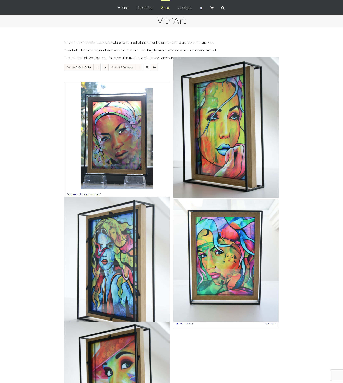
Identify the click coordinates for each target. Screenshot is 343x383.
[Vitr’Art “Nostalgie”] (226, 260)
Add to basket (187, 324)
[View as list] (154, 67)
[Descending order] (105, 67)
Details (272, 324)
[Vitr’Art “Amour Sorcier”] (117, 135)
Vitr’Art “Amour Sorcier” (84, 194)
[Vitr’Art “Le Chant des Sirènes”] (117, 265)
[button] (211, 7)
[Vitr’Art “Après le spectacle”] (226, 128)
